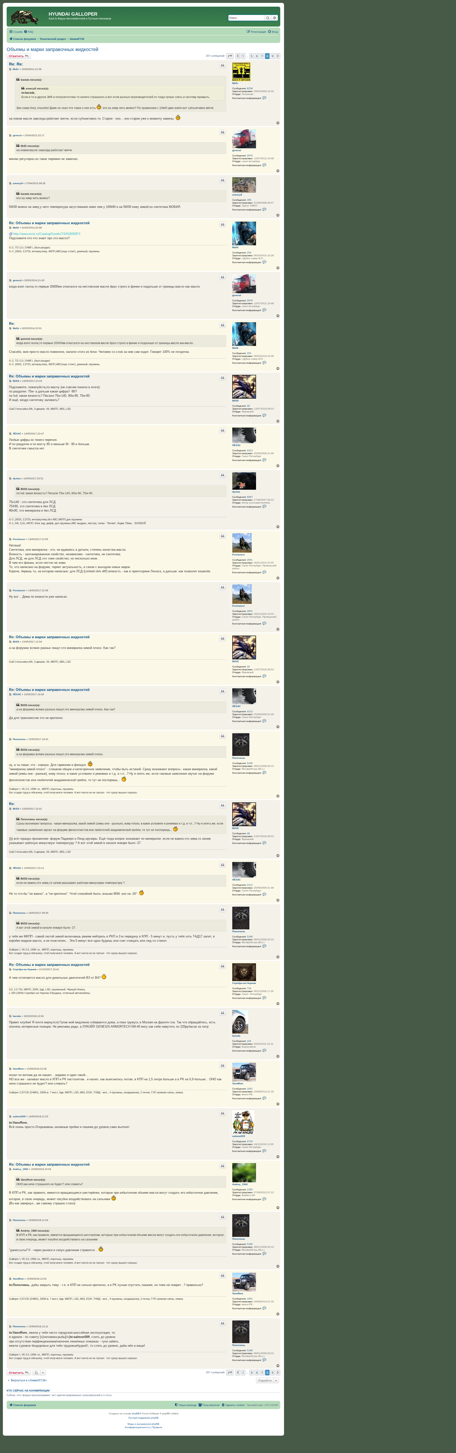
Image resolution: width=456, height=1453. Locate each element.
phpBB (135, 1413)
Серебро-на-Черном (244, 983)
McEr (235, 83)
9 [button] (272, 56)
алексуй (237, 194)
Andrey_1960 (240, 1184)
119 (249, 1041)
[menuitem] (28, 32)
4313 (250, 450)
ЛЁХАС (236, 445)
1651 (250, 1088)
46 (248, 406)
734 (249, 988)
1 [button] (243, 56)
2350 (250, 1189)
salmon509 (238, 1136)
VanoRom (237, 1083)
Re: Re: (16, 64)
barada (236, 1035)
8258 (250, 88)
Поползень (238, 758)
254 (249, 252)
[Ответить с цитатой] (222, 65)
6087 (250, 497)
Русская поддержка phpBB (143, 1417)
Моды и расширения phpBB (143, 1424)
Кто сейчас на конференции (28, 1390)
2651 (250, 560)
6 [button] (257, 56)
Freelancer (238, 554)
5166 (250, 763)
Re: (12, 323)
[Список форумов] (28, 16)
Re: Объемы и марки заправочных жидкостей (49, 223)
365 (249, 200)
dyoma (236, 491)
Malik (235, 247)
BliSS (235, 400)
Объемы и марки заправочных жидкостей (52, 49)
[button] (229, 56)
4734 (250, 1141)
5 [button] (251, 56)
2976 (250, 155)
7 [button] (262, 56)
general (236, 150)
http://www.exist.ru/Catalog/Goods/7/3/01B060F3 (46, 234)
